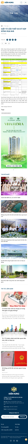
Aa (6, 43)
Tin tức (6, 26)
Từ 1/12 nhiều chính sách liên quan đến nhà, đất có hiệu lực (14, 339)
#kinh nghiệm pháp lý (6, 113)
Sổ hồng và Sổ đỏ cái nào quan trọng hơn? (14, 369)
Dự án (2, 424)
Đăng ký (22, 416)
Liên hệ (17, 430)
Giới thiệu (17, 424)
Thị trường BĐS (5, 427)
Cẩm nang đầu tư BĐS (6, 430)
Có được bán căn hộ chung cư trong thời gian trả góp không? (13, 309)
